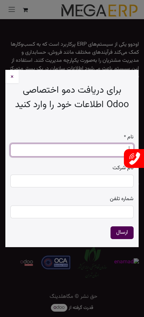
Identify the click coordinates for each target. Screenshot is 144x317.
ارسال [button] (122, 232)
